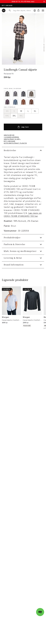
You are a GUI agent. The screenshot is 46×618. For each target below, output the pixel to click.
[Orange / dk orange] (31, 102)
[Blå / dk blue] (15, 102)
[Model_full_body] (19, 39)
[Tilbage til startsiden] (3, 10)
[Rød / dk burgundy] (23, 102)
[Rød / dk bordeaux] (7, 102)
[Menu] (43, 10)
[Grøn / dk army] (7, 93)
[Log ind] (34, 10)
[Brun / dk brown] (31, 93)
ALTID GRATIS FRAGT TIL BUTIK (12, 5)
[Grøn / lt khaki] (15, 93)
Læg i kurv (25, 127)
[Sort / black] (23, 93)
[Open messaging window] (40, 612)
